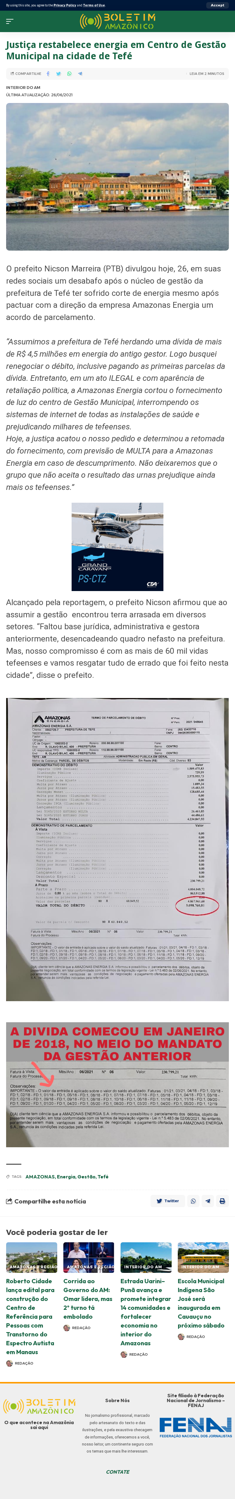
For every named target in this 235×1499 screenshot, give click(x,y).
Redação (24, 1363)
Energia (66, 1177)
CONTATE (117, 1472)
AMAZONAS (40, 1177)
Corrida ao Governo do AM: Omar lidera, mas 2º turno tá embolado (87, 1298)
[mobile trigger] (11, 21)
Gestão (86, 1177)
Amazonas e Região (34, 1267)
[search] (224, 21)
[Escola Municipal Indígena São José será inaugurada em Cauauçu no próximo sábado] (203, 1257)
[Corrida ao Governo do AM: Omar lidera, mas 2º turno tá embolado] (88, 1257)
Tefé (103, 1177)
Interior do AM (23, 87)
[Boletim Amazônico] (117, 21)
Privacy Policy (65, 5)
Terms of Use (94, 5)
